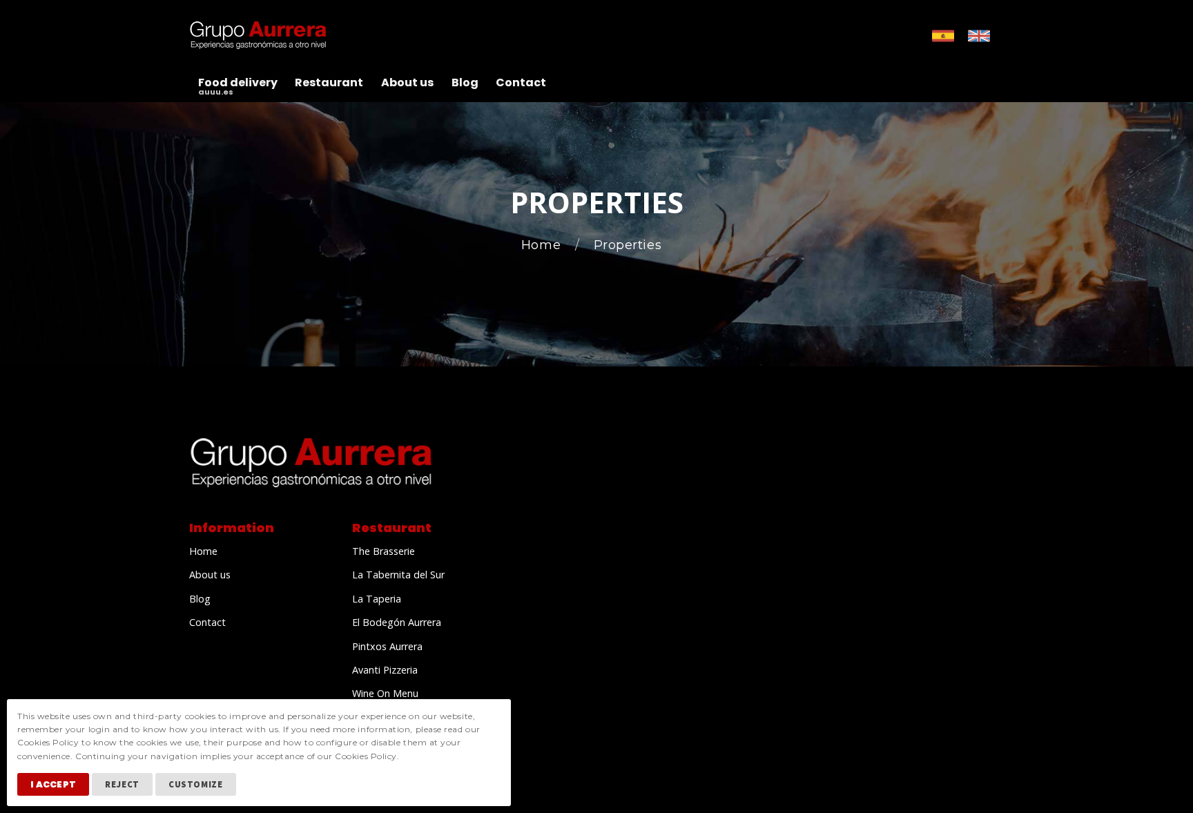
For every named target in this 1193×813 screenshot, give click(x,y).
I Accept (53, 784)
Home (543, 245)
